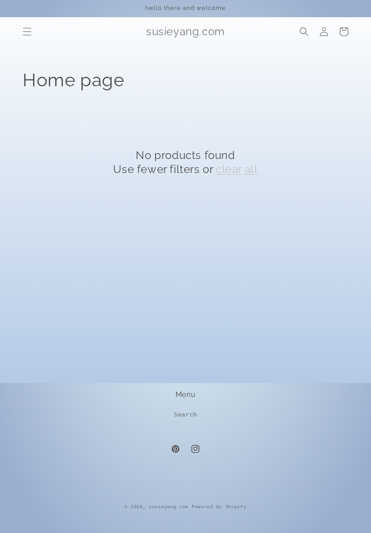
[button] (27, 32)
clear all (236, 169)
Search (185, 414)
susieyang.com (168, 507)
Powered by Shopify (219, 507)
